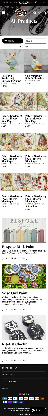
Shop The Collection (14, 258)
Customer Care (10, 368)
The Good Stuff (10, 382)
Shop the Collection (14, 360)
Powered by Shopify (24, 414)
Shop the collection (14, 309)
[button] (31, 206)
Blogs (5, 389)
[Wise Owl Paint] (24, 276)
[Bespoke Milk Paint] (24, 230)
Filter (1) (11, 41)
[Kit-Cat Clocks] (24, 327)
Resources (8, 375)
